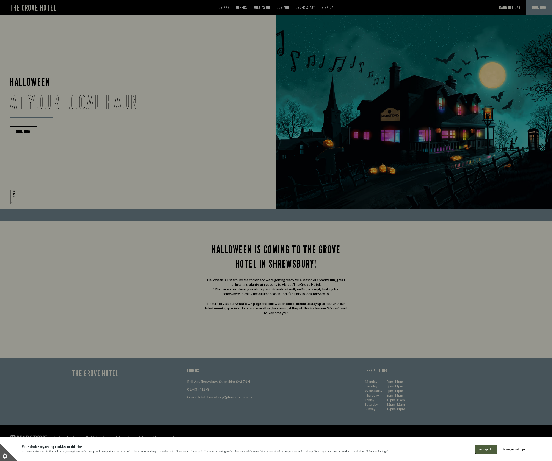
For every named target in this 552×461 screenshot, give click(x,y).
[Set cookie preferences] (8, 452)
